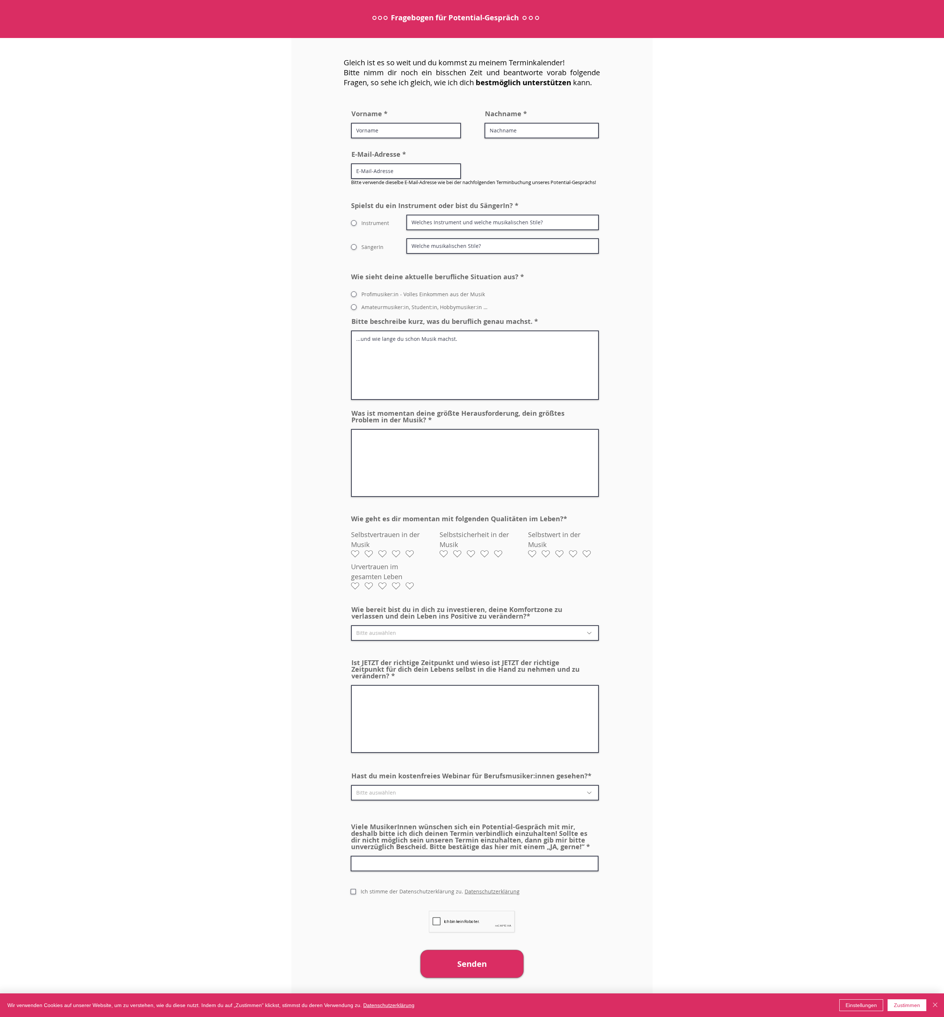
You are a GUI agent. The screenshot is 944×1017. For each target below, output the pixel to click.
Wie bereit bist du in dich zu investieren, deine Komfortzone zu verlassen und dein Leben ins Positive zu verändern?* (456, 613)
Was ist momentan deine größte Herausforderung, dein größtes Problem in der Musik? (458, 416)
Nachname (503, 114)
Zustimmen (907, 1005)
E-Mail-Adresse (375, 154)
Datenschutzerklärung (388, 1005)
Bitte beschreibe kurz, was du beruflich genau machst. (441, 321)
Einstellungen (861, 1005)
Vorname (366, 114)
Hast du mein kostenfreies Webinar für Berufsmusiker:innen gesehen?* (471, 776)
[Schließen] (935, 1005)
